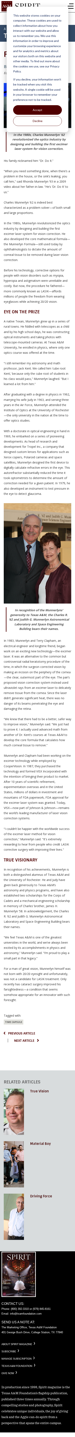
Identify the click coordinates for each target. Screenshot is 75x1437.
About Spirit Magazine (16, 1344)
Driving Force (41, 1196)
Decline (37, 121)
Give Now (7, 1373)
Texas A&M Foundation (16, 1366)
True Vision (39, 1091)
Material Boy (40, 1144)
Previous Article (21, 1033)
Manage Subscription (16, 1358)
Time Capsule (13, 1021)
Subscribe (8, 1351)
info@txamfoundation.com (26, 1313)
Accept (37, 110)
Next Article (24, 1041)
